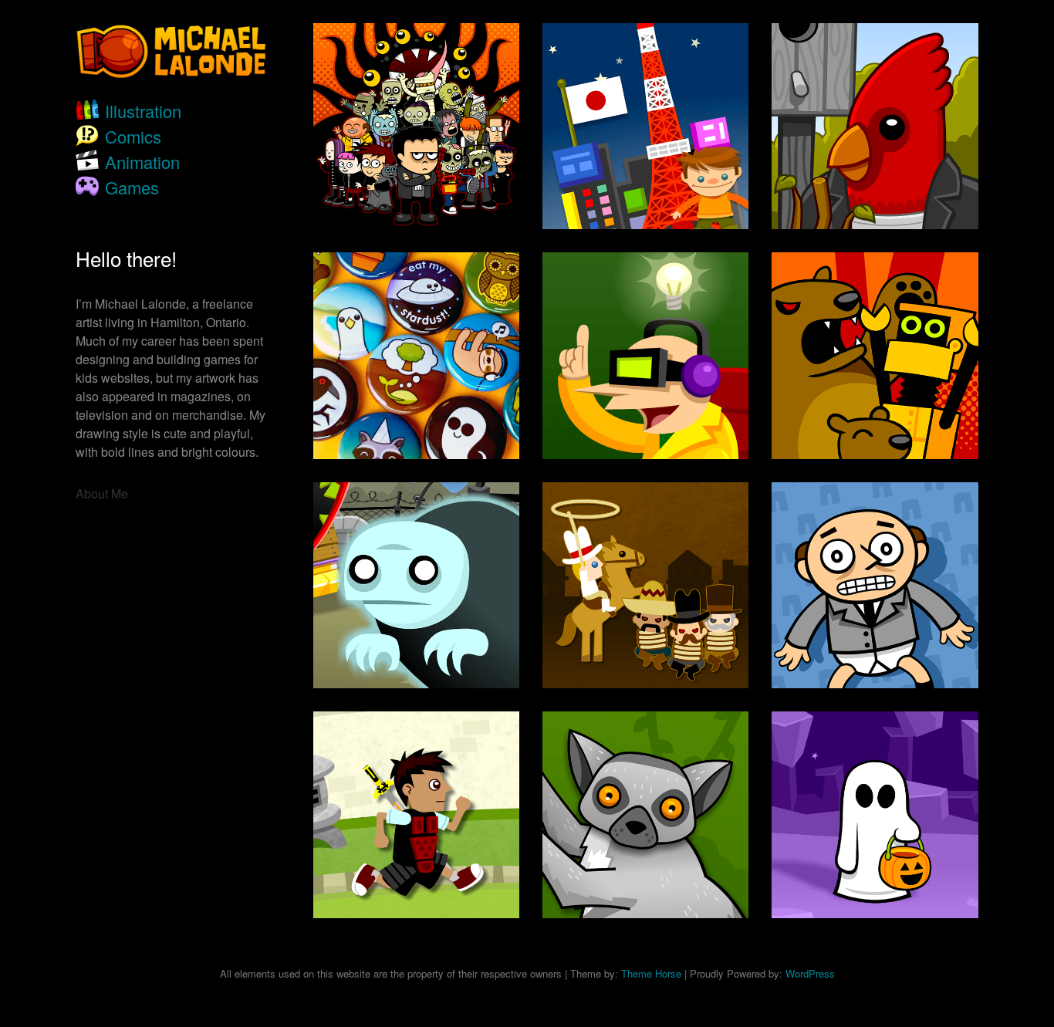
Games (132, 187)
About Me (102, 493)
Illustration (143, 111)
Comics (133, 136)
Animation (142, 162)
